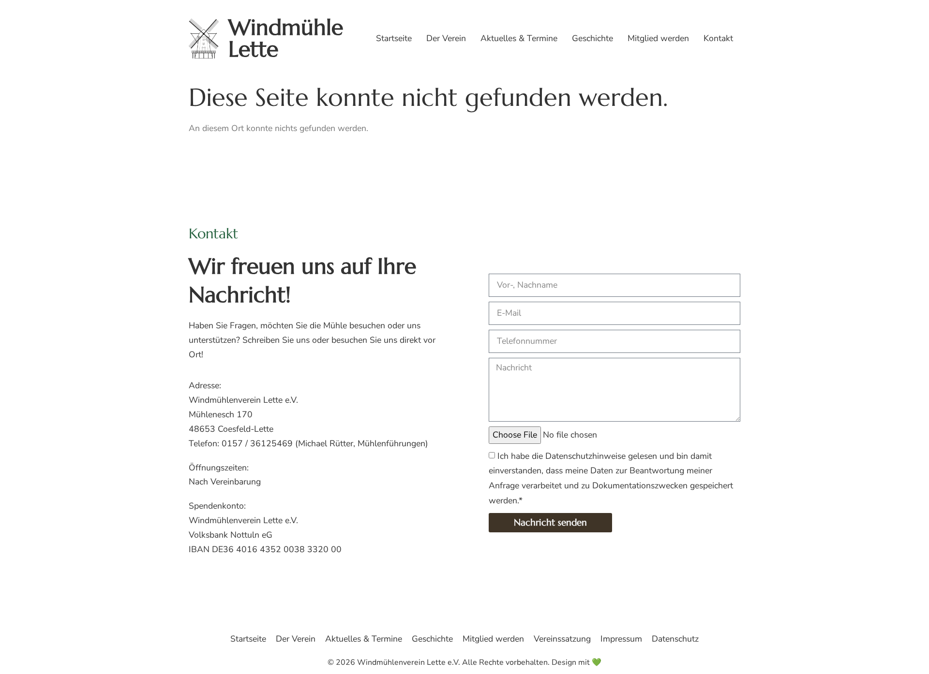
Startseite (394, 38)
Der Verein (446, 38)
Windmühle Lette (285, 38)
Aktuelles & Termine (518, 38)
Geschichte (592, 38)
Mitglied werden (658, 38)
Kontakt (718, 38)
